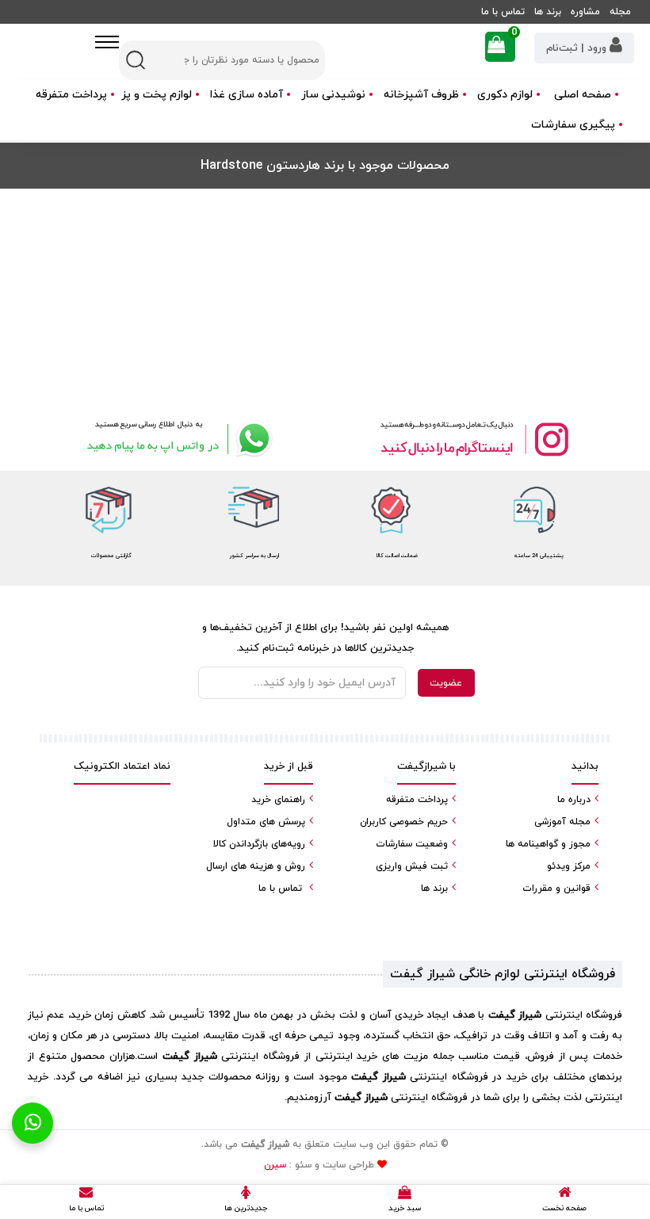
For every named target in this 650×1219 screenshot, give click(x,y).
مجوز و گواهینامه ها (548, 844)
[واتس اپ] (176, 438)
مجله (620, 12)
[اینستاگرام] (473, 438)
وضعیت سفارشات (412, 844)
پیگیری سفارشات (573, 124)
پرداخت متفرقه (71, 94)
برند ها (547, 12)
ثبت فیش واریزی (412, 866)
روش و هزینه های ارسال (255, 866)
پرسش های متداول (266, 822)
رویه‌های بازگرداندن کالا (259, 844)
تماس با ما (503, 12)
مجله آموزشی (562, 822)
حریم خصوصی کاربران (404, 822)
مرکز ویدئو (569, 866)
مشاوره (585, 12)
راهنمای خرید (278, 799)
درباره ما (574, 799)
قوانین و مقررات (556, 888)
